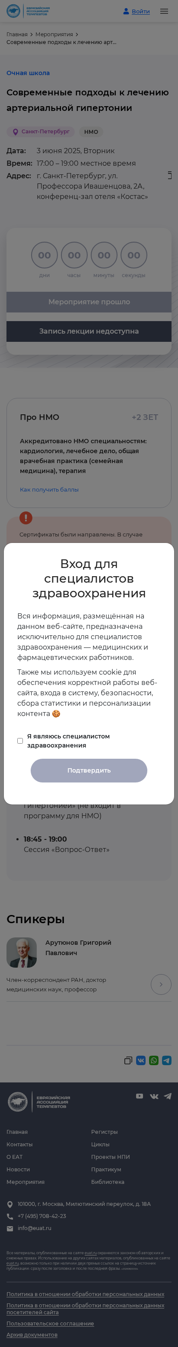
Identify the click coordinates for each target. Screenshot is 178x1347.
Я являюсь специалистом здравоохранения (68, 740)
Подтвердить (89, 770)
